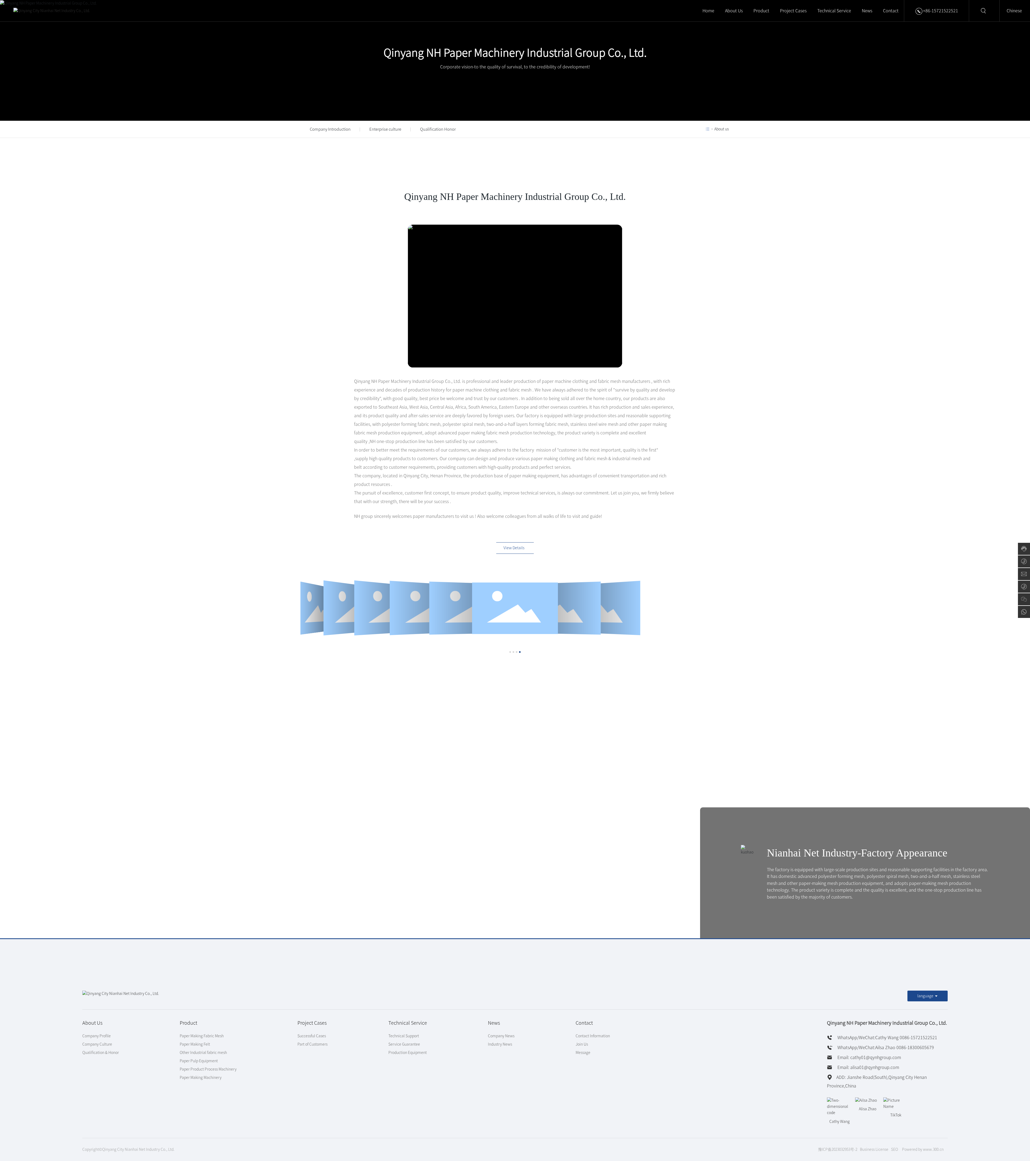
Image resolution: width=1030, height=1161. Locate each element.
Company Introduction (330, 129)
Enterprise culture (385, 129)
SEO (894, 1149)
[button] (510, 652)
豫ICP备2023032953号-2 (837, 1149)
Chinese (1014, 11)
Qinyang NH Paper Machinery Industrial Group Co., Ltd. (515, 52)
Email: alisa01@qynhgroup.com (867, 1067)
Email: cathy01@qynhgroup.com (868, 1057)
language (925, 996)
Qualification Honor (438, 129)
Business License (874, 1149)
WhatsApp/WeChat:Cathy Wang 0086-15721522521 (886, 1037)
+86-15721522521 (940, 11)
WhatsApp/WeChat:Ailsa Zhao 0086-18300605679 (885, 1047)
